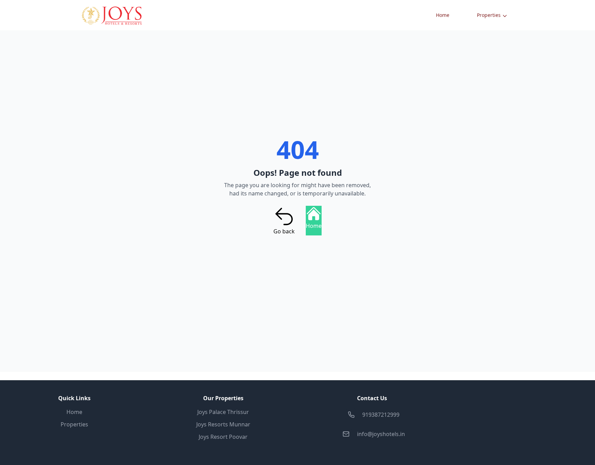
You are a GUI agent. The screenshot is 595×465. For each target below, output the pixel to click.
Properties (489, 15)
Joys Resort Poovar (223, 437)
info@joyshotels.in (381, 434)
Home (442, 15)
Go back (284, 231)
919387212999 (380, 414)
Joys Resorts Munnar (223, 424)
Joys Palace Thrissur (223, 412)
